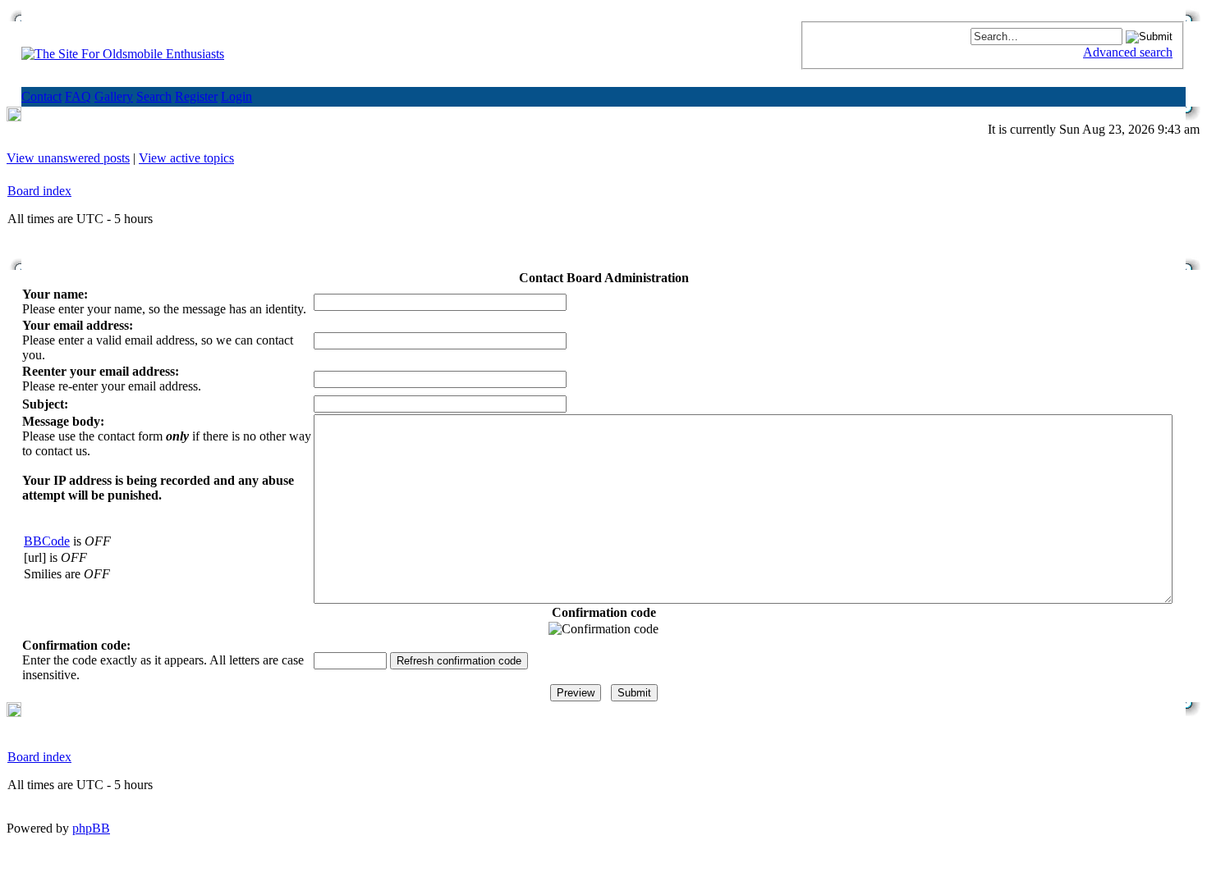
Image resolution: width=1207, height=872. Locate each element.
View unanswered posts (68, 158)
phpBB (91, 828)
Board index (39, 191)
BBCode (47, 541)
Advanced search (1128, 52)
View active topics (186, 158)
